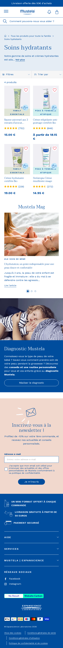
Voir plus (20, 59)
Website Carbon (33, 595)
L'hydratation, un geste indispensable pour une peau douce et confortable (29, 266)
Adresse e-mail (12, 454)
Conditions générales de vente (41, 633)
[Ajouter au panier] (25, 108)
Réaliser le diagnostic (31, 382)
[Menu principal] (6, 11)
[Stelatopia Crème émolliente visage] (46, 159)
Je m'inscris (31, 481)
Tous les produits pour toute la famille (31, 36)
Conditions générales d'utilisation (24, 638)
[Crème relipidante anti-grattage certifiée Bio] (46, 101)
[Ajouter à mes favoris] (25, 90)
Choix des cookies (12, 633)
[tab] (28, 291)
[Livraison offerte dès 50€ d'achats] (31, 3)
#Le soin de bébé (15, 259)
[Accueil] (5, 36)
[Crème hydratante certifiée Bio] (17, 159)
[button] (49, 12)
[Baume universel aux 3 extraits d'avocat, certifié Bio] (17, 101)
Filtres (9, 74)
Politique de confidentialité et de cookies (28, 643)
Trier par (43, 74)
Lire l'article (10, 285)
